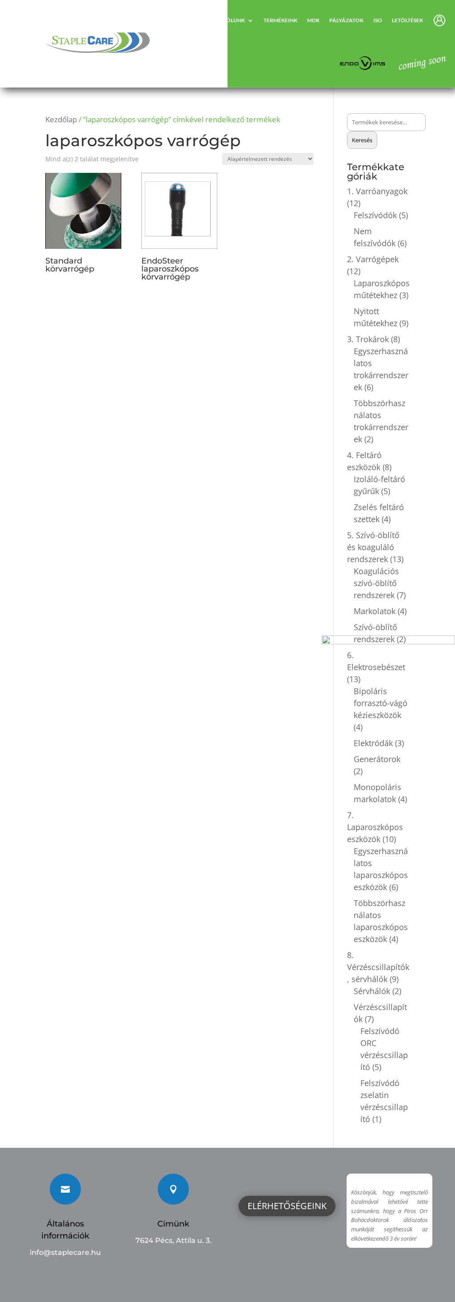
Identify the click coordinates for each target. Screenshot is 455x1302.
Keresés (362, 140)
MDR (313, 20)
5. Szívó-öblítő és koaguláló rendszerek (373, 547)
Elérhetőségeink (287, 1206)
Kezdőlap (61, 119)
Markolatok (374, 611)
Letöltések (407, 20)
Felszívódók (375, 215)
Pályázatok (346, 20)
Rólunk (234, 20)
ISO (377, 20)
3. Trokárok (368, 339)
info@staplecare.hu (65, 1252)
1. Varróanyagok (377, 191)
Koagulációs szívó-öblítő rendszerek (376, 583)
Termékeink (280, 20)
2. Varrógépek (373, 259)
